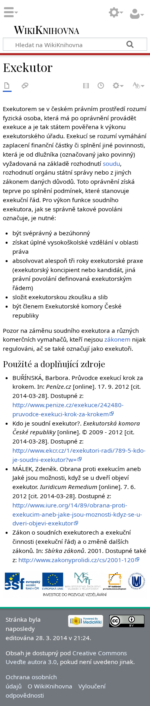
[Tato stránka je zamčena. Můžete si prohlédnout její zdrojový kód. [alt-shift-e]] (86, 86)
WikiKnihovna (46, 30)
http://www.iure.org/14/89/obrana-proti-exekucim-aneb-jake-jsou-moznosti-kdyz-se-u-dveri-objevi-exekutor (77, 514)
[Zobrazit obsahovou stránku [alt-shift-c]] (7, 86)
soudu (111, 163)
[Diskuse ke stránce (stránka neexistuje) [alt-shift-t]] (25, 86)
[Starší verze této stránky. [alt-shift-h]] (101, 86)
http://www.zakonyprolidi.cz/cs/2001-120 (76, 560)
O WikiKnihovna (50, 686)
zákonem (117, 339)
